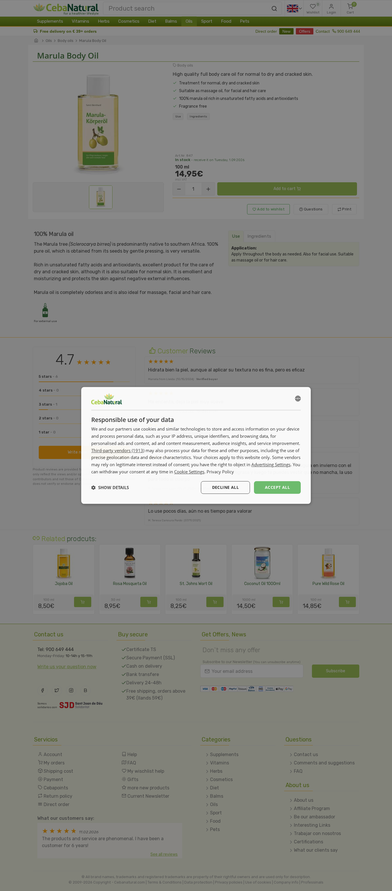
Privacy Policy (220, 471)
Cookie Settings (189, 471)
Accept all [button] (277, 487)
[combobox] (298, 398)
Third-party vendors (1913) (117, 450)
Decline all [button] (225, 487)
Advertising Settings (270, 464)
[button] (110, 487)
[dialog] (196, 445)
